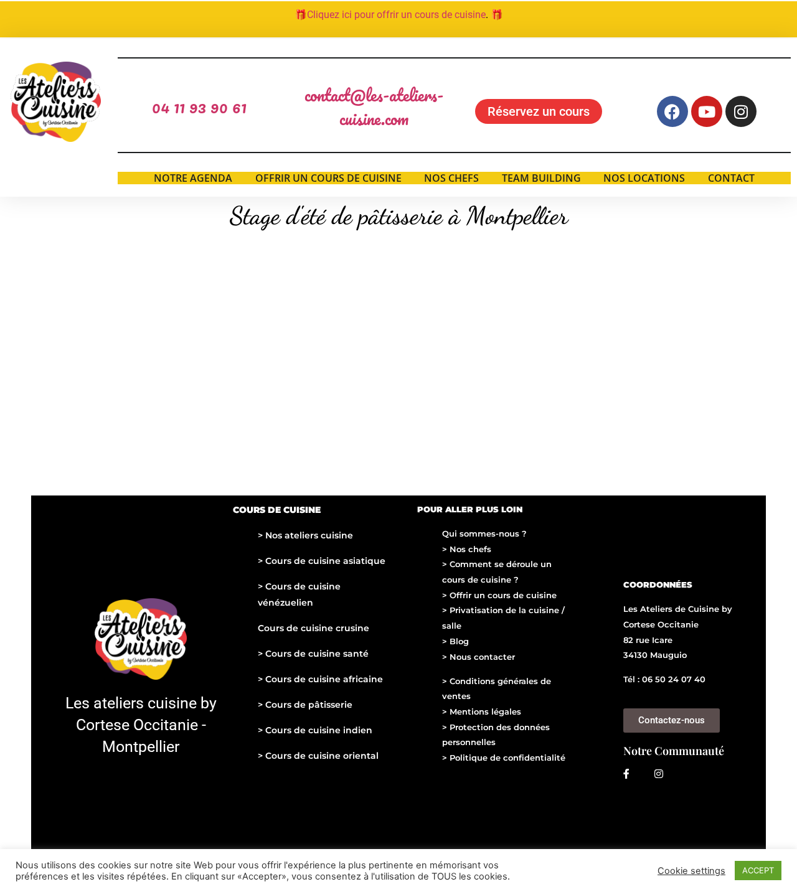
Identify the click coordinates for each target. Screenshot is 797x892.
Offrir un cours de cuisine (328, 178)
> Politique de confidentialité (503, 758)
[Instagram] (741, 111)
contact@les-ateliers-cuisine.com (373, 106)
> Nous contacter (478, 657)
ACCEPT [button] (758, 870)
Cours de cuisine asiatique (324, 560)
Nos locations (644, 178)
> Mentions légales (481, 711)
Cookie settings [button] (691, 870)
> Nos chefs (466, 549)
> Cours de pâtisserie (305, 704)
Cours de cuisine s (305, 653)
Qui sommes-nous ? (484, 533)
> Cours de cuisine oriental (318, 755)
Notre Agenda (193, 178)
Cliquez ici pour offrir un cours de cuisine (396, 15)
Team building (541, 178)
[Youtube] (706, 111)
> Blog (455, 641)
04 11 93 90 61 (199, 106)
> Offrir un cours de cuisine (499, 595)
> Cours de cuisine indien (315, 730)
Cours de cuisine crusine (313, 628)
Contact (731, 178)
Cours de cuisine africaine (323, 679)
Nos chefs (451, 178)
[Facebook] (672, 111)
